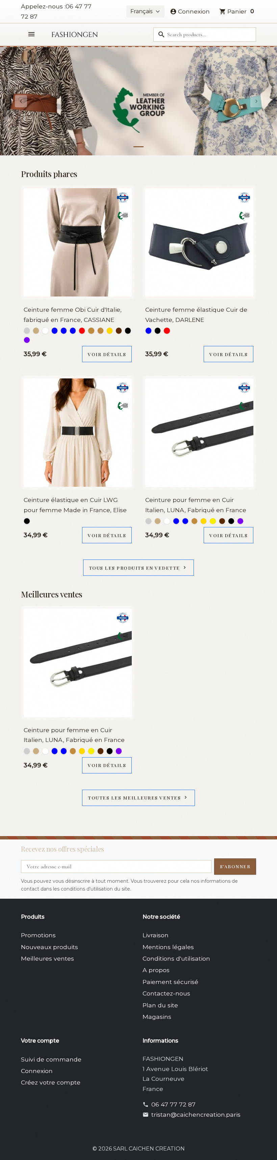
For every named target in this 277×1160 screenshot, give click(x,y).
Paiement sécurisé (170, 981)
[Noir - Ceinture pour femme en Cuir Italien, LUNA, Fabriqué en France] (231, 521)
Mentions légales (168, 946)
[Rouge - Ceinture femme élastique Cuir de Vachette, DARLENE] (166, 330)
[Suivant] (256, 101)
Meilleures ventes (47, 958)
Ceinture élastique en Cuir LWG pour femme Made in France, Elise (75, 504)
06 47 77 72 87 (173, 1104)
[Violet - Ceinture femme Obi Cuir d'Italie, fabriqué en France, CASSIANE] (27, 340)
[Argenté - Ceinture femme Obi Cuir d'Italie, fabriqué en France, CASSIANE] (27, 330)
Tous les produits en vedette (138, 568)
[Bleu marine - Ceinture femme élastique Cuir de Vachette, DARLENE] (148, 330)
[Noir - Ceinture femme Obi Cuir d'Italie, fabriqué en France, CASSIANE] (128, 330)
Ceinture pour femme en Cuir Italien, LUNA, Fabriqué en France (195, 504)
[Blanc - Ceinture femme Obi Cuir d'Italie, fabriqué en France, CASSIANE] (45, 330)
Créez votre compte (50, 1082)
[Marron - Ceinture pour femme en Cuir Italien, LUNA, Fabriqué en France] (222, 521)
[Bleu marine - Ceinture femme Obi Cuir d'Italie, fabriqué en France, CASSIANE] (73, 330)
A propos (156, 969)
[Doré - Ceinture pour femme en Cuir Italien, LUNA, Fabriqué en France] (203, 521)
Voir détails (107, 354)
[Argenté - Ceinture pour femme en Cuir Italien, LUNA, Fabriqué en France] (148, 521)
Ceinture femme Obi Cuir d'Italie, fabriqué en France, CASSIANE (73, 314)
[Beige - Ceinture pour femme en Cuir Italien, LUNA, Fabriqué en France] (157, 521)
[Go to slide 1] (138, 146)
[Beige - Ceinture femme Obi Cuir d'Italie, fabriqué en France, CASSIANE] (36, 330)
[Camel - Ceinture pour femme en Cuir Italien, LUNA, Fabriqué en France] (194, 521)
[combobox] (204, 34)
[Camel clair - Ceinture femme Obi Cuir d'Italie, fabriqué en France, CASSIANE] (100, 330)
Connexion (37, 1070)
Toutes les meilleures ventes (138, 797)
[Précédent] (21, 101)
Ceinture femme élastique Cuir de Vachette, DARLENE (196, 314)
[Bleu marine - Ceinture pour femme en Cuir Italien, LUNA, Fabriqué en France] (185, 521)
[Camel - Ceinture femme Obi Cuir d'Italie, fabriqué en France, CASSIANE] (91, 330)
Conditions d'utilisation (176, 958)
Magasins (157, 1016)
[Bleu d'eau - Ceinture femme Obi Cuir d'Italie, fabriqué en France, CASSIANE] (63, 330)
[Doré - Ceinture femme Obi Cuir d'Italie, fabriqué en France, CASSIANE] (109, 330)
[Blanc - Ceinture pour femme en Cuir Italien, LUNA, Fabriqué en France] (166, 521)
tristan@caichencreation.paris (196, 1114)
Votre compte (40, 1040)
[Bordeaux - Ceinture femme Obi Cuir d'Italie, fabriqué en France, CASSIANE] (82, 330)
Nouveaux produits (49, 946)
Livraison (156, 935)
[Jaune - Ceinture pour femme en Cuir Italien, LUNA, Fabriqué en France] (212, 521)
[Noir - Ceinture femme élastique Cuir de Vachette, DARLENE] (157, 330)
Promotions (38, 935)
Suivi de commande (51, 1059)
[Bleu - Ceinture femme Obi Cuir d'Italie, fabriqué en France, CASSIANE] (54, 330)
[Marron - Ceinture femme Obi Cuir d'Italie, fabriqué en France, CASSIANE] (119, 330)
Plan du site (160, 1005)
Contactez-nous (166, 993)
